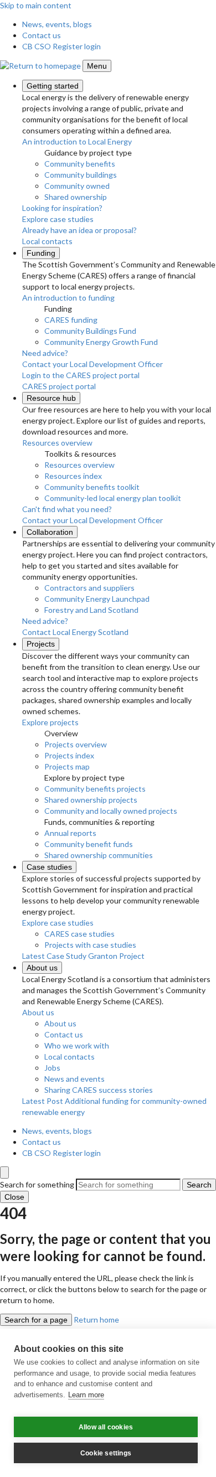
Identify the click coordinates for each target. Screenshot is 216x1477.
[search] (4, 1172)
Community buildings (80, 174)
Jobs (52, 1067)
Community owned (77, 185)
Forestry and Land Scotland (91, 609)
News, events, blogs (57, 24)
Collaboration (50, 532)
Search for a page (36, 1319)
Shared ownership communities (98, 855)
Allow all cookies (106, 1427)
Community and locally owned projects (110, 810)
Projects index (69, 755)
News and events (74, 1078)
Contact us (41, 35)
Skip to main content (35, 5)
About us (42, 967)
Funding (41, 253)
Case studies (49, 867)
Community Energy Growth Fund (101, 342)
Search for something (37, 1184)
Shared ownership (75, 197)
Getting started (53, 85)
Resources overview (79, 464)
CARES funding (70, 319)
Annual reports (70, 833)
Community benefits (79, 163)
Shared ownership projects (90, 799)
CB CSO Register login (61, 46)
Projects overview (75, 744)
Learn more (86, 1395)
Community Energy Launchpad (97, 598)
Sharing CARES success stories (98, 1089)
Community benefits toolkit (92, 487)
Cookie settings (105, 1453)
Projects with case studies (90, 944)
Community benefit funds (88, 844)
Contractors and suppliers (89, 587)
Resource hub (51, 398)
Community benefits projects (95, 788)
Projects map (67, 766)
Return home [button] (96, 1319)
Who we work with (76, 1045)
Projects (41, 643)
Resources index (73, 476)
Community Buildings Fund (90, 330)
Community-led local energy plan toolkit (112, 498)
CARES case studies (79, 933)
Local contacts (69, 1056)
